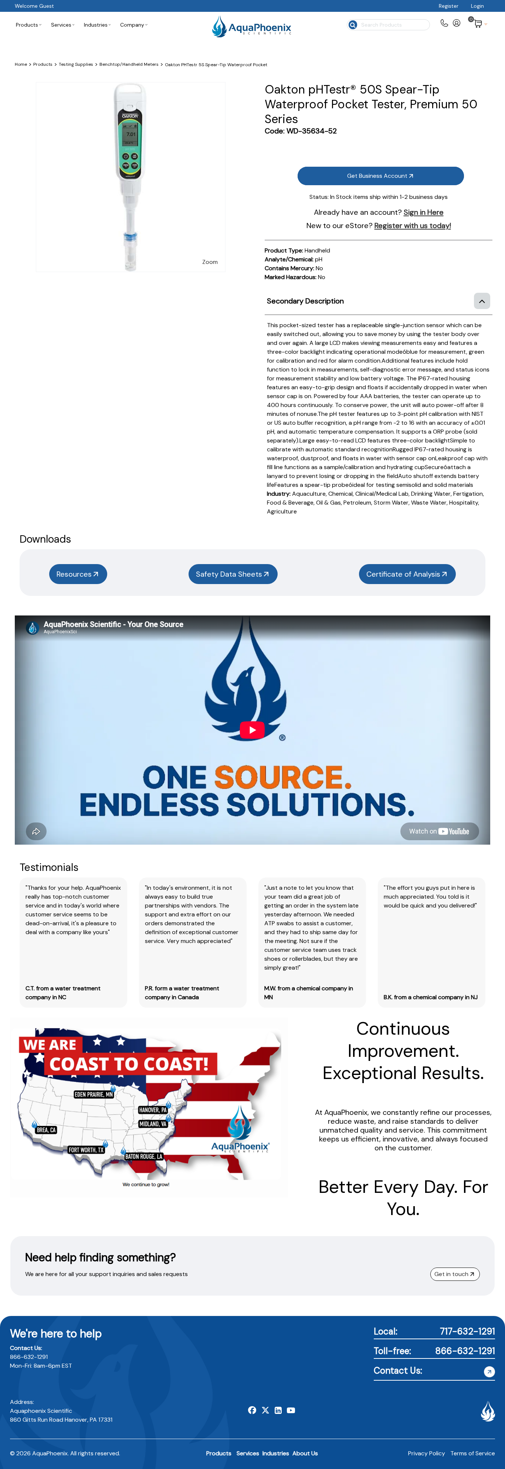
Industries (275, 1453)
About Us (305, 1453)
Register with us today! (412, 225)
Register (448, 6)
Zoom (210, 262)
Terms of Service (472, 1453)
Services (248, 1453)
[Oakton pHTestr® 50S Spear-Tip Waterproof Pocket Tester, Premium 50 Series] (130, 87)
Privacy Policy (426, 1453)
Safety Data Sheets (229, 574)
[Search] (352, 24)
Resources (74, 574)
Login (477, 6)
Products (218, 1453)
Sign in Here (424, 212)
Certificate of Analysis (403, 574)
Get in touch (451, 1274)
